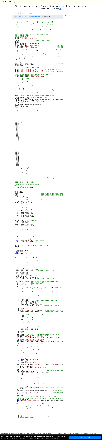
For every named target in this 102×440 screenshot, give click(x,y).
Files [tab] (23, 13)
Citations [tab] (30, 13)
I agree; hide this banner (85, 437)
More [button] (32, 2)
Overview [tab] (16, 13)
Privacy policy (37, 438)
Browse (20, 2)
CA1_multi (16, 16)
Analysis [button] (26, 2)
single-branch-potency (34, 16)
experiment (23, 16)
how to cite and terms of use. (51, 438)
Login (14, 2)
